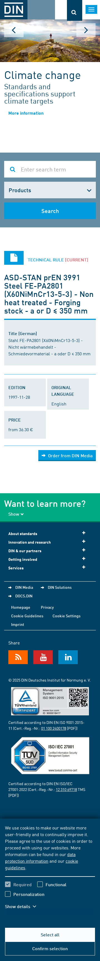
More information (26, 112)
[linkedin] (68, 657)
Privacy (47, 607)
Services (16, 568)
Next (86, 30)
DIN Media (24, 587)
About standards (22, 533)
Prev (14, 30)
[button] (24, 906)
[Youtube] (43, 657)
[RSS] (18, 657)
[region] (50, 870)
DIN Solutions (60, 587)
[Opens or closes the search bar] (74, 10)
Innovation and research (29, 542)
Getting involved (22, 559)
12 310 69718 (66, 789)
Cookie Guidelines (27, 615)
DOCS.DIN (23, 595)
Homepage (20, 607)
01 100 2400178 (53, 728)
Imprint (17, 624)
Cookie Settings (66, 615)
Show (13, 514)
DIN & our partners (24, 550)
